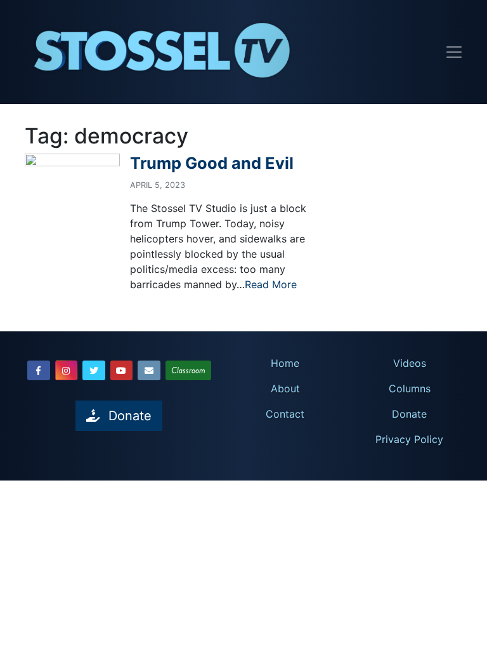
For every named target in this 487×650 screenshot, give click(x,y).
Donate (409, 414)
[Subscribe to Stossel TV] (149, 370)
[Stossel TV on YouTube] (121, 370)
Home (285, 363)
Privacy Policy (409, 439)
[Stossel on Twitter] (93, 370)
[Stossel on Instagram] (66, 370)
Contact (285, 414)
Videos (409, 363)
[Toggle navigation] (454, 52)
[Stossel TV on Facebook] (38, 370)
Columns (410, 388)
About (285, 388)
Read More (271, 284)
